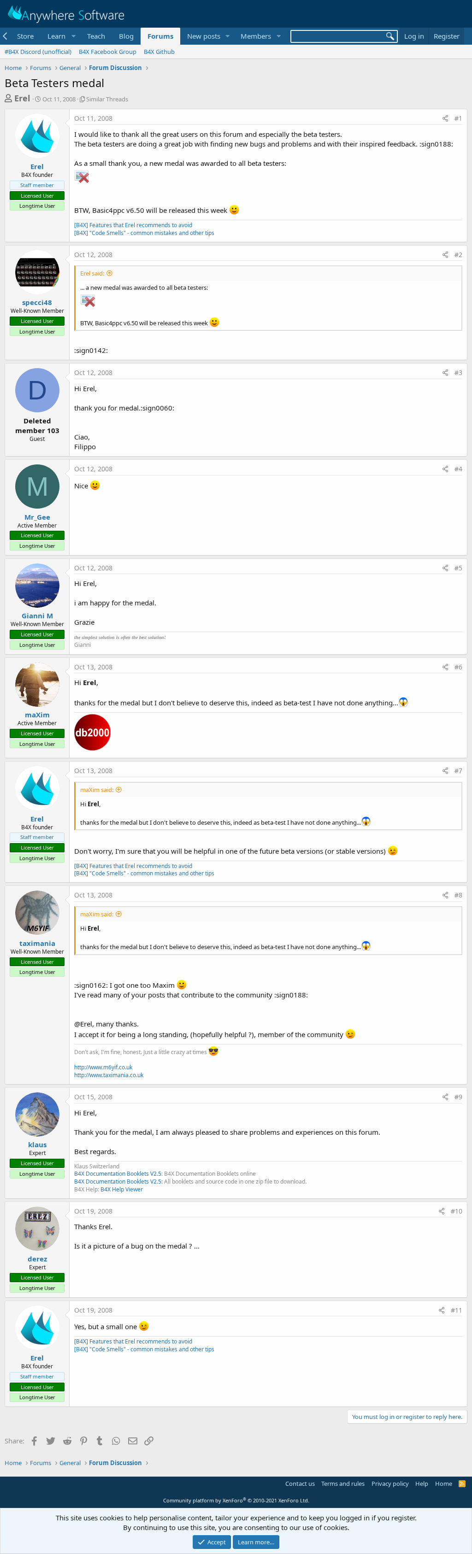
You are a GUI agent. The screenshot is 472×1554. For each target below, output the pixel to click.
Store (25, 36)
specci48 (37, 302)
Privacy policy (390, 1483)
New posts (203, 36)
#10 (456, 1211)
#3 (458, 372)
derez (37, 1258)
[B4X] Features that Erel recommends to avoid (133, 225)
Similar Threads (107, 99)
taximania (37, 943)
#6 (458, 667)
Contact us (300, 1483)
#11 (456, 1310)
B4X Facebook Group (107, 51)
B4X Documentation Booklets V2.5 (117, 1174)
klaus (37, 1144)
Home (443, 1483)
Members (256, 36)
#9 (458, 1096)
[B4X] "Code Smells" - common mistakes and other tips (144, 233)
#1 (458, 118)
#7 (458, 770)
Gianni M (37, 615)
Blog (126, 36)
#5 (458, 567)
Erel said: (92, 273)
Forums (160, 36)
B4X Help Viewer (121, 1189)
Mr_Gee (37, 517)
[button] (60, 36)
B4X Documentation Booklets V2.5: (118, 1181)
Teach (96, 36)
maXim (37, 714)
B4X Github (159, 51)
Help (421, 1483)
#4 (458, 468)
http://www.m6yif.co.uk (103, 1067)
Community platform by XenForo (236, 1500)
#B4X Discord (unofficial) (38, 51)
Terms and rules (343, 1483)
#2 (458, 254)
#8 (458, 895)
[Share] (445, 118)
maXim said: (96, 790)
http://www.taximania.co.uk (108, 1075)
